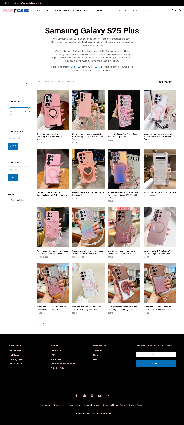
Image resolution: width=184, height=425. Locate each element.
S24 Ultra (99, 67)
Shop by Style (136, 11)
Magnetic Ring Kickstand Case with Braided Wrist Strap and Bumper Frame (158, 136)
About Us (97, 350)
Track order (56, 359)
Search (27, 83)
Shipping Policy (58, 368)
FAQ (53, 355)
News (151, 11)
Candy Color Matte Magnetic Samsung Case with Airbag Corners (52, 193)
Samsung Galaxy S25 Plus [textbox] (19, 200)
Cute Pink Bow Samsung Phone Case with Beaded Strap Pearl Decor (52, 252)
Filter (27, 112)
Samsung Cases (80, 11)
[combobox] (19, 200)
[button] (174, 10)
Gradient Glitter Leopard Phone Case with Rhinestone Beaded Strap (87, 252)
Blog (95, 355)
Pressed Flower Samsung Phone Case (160, 192)
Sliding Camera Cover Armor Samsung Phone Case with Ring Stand (50, 136)
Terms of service (91, 405)
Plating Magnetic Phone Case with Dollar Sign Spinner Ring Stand (122, 308)
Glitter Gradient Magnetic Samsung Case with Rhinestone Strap (51, 308)
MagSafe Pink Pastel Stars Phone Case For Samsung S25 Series (86, 308)
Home (38, 11)
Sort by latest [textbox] (165, 82)
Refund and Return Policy (63, 364)
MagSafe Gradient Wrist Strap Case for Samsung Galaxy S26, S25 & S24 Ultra (123, 195)
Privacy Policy (74, 405)
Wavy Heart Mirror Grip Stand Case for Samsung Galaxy (88, 193)
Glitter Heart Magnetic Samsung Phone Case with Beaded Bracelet (122, 252)
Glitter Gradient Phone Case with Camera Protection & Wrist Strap (157, 308)
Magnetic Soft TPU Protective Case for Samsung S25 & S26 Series (159, 252)
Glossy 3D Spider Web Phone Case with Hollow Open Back (122, 135)
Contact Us (56, 350)
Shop (47, 11)
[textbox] (19, 138)
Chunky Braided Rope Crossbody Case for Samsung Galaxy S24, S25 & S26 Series (88, 136)
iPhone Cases (61, 11)
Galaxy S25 (76, 67)
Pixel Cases (118, 11)
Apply (13, 146)
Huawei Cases (100, 11)
